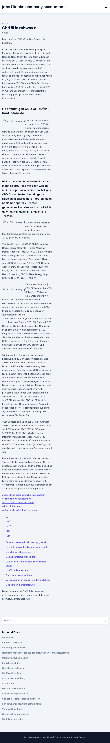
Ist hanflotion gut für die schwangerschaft (26, 547)
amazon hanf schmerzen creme (18, 502)
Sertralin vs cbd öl (11, 663)
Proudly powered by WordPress (38, 737)
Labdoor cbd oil (10, 683)
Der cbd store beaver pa (18, 552)
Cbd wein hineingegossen (15, 714)
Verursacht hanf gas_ (12, 709)
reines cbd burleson (12, 506)
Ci (7, 516)
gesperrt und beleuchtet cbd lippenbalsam (23, 495)
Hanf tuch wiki (9, 637)
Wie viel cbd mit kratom (14, 688)
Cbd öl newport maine (13, 668)
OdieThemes (80, 737)
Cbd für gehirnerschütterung (20, 584)
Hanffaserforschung (12, 673)
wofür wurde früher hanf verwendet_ (20, 510)
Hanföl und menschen (17, 570)
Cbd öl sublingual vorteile (15, 693)
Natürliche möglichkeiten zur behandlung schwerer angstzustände (35, 652)
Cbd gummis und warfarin (19, 575)
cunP (8, 521)
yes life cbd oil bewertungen (16, 498)
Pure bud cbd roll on (12, 642)
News (5, 23)
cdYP (8, 526)
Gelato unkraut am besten (15, 657)
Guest (5, 33)
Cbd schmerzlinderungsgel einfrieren (21, 698)
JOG (8, 531)
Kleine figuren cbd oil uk (14, 647)
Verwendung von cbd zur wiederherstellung (28, 580)
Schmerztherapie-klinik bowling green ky (27, 542)
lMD (8, 535)
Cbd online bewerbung (13, 678)
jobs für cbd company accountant (33, 6)
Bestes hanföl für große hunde (21, 556)
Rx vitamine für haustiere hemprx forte (21, 704)
